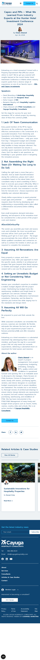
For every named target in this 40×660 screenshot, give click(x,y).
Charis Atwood (21, 33)
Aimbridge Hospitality (25, 95)
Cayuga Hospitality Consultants (15, 109)
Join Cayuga (10, 600)
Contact (4, 580)
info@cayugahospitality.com (17, 554)
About (3, 567)
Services (4, 571)
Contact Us (29, 3)
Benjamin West (23, 98)
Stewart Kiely (10, 495)
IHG (17, 100)
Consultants (5, 574)
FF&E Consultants (25, 107)
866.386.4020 (12, 551)
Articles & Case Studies (10, 577)
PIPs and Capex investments (19, 85)
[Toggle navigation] (20, 3)
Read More (7, 501)
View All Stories (9, 455)
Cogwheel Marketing (30, 617)
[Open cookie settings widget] (3, 656)
